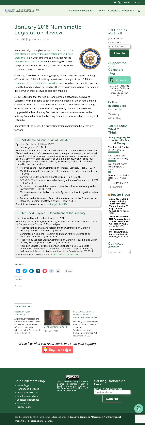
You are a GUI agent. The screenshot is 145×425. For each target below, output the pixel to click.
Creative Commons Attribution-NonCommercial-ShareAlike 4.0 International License (72, 388)
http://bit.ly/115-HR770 (55, 204)
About (127, 3)
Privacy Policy (24, 406)
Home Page (23, 385)
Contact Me (23, 403)
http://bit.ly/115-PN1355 (65, 254)
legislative (31, 39)
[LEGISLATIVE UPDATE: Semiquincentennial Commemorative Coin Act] (88, 323)
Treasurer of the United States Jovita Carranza (39, 83)
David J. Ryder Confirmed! (55, 326)
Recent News (120, 194)
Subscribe (119, 53)
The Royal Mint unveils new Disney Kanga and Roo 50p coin (118, 233)
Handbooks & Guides (80, 11)
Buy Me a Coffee (117, 85)
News (101, 11)
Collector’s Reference (120, 11)
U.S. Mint (33, 79)
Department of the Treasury (29, 61)
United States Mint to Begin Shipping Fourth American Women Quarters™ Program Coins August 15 (118, 205)
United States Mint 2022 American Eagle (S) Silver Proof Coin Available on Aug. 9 (119, 220)
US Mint (47, 39)
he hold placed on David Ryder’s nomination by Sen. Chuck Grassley (43, 54)
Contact (137, 3)
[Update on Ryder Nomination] (29, 322)
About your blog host (28, 392)
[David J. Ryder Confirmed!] (57, 317)
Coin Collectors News (28, 396)
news (40, 39)
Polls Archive (115, 186)
